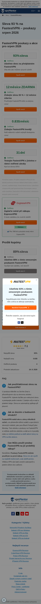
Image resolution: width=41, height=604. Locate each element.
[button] (4, 600)
